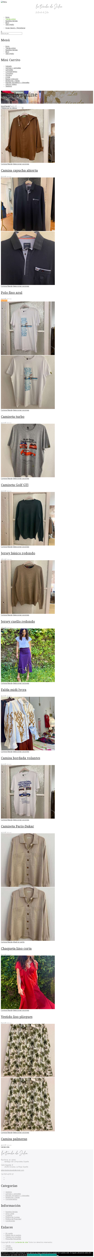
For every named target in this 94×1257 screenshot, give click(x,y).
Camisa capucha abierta (19, 170)
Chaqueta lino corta (16, 948)
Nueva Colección (12, 79)
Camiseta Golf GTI (14, 485)
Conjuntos (9, 73)
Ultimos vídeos (11, 84)
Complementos (11, 71)
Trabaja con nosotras (13, 1237)
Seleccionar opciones (21, 164)
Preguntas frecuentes (13, 1239)
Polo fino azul (11, 292)
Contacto (9, 1215)
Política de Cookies (13, 1217)
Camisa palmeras (14, 1139)
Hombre (9, 75)
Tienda (7, 106)
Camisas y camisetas (13, 68)
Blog (7, 23)
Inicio (7, 17)
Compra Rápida (6, 164)
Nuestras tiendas (12, 21)
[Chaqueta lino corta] (28, 940)
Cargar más (5, 1147)
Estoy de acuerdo (34, 1255)
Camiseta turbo (12, 416)
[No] (58, 1255)
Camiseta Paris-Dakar (17, 826)
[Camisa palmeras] (28, 1131)
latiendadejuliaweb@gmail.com (12, 1170)
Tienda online (11, 19)
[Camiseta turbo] (28, 408)
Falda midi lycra (13, 689)
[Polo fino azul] (28, 284)
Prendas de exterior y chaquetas (17, 82)
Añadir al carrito (19, 942)
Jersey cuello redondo (18, 621)
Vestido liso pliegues (16, 1016)
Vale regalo (10, 24)
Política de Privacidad (13, 1219)
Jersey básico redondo (18, 553)
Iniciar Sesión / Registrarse (15, 28)
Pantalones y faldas (13, 81)
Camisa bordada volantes (20, 758)
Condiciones (10, 1221)
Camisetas (9, 70)
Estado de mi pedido (13, 1235)
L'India (8, 77)
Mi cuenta (9, 1233)
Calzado (9, 66)
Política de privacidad (48, 1255)
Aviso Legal (10, 1213)
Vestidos (9, 86)
